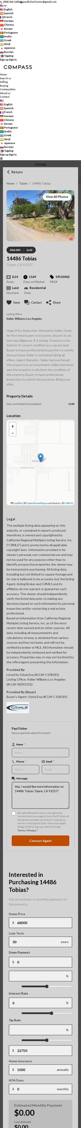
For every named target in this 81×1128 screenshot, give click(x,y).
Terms (21, 830)
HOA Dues (16, 1080)
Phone (21, 761)
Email (50, 761)
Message (22, 778)
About (3, 93)
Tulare (23, 183)
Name (20, 744)
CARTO (69, 503)
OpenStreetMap (36, 503)
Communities (8, 89)
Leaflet (17, 503)
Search (4, 78)
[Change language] (3, 6)
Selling (4, 81)
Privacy (31, 830)
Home (10, 183)
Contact (4, 96)
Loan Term (16, 933)
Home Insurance (20, 1061)
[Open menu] (1, 158)
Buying (4, 85)
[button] (40, 457)
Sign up (4, 59)
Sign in (13, 59)
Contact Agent (40, 841)
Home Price (17, 914)
